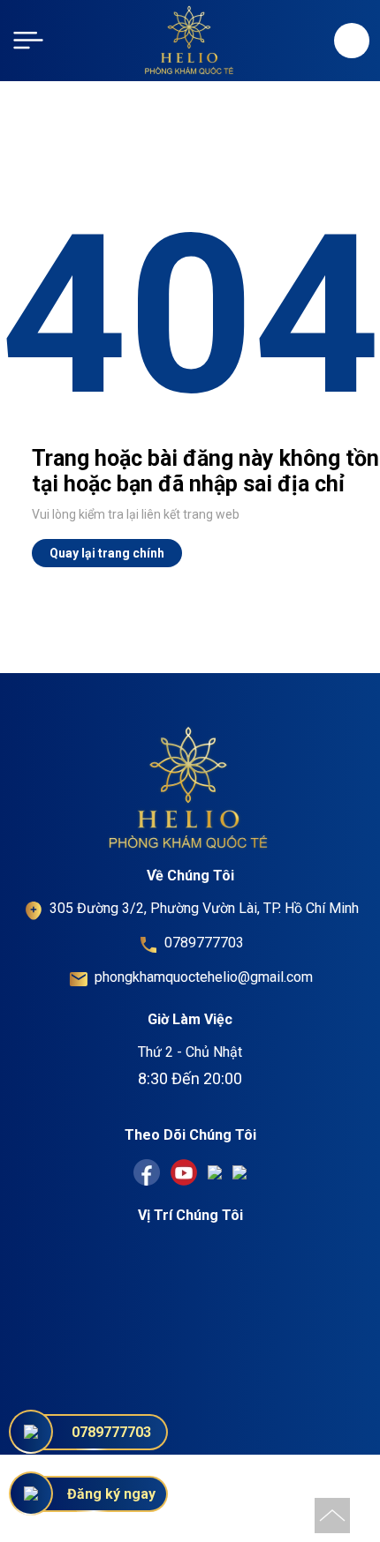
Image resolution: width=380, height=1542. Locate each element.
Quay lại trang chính (106, 553)
